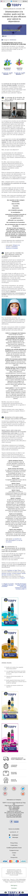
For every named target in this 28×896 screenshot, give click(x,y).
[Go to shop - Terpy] (14, 892)
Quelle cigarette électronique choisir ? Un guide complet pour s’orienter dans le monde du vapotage (16, 682)
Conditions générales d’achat (14, 847)
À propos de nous (14, 850)
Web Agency (14, 885)
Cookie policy (14, 845)
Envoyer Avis (14, 857)
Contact (14, 852)
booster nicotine (6, 573)
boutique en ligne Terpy (14, 570)
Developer (14, 888)
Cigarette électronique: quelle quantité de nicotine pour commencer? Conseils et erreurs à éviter (20, 586)
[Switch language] (3, 1)
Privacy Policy (14, 843)
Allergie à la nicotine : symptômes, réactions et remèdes (8, 585)
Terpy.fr (22, 577)
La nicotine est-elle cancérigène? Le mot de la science (14, 540)
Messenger (15, 1)
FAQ (14, 855)
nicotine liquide (16, 573)
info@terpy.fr (15, 835)
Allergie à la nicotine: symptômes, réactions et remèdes (13, 247)
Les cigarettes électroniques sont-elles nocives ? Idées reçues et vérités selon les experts (15, 673)
